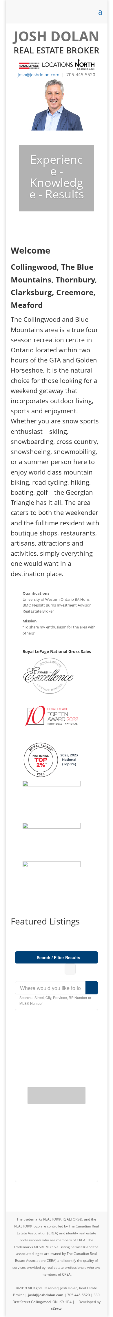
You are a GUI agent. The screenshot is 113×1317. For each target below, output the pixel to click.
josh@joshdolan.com (38, 74)
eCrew (56, 1308)
